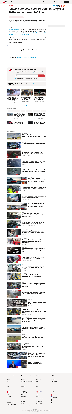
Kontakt (37, 396)
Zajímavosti (24, 133)
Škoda (10, 5)
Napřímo (23, 379)
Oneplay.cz (36, 83)
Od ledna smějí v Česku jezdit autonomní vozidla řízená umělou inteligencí (34, 223)
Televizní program (39, 401)
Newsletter (9, 399)
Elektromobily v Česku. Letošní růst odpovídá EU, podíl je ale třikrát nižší (33, 231)
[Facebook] (57, 6)
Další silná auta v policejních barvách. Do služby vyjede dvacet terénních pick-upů (36, 355)
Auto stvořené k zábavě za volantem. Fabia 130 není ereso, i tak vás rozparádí (36, 205)
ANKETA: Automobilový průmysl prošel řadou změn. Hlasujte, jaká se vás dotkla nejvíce (34, 311)
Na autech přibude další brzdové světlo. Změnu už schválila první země (33, 144)
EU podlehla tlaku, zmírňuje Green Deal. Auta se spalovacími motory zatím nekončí (33, 294)
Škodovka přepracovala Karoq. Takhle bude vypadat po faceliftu (19, 122)
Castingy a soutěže (39, 403)
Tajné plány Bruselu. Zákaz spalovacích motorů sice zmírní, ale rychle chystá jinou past (33, 346)
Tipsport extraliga (39, 383)
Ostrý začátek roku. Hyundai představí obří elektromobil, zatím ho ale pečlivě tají (33, 250)
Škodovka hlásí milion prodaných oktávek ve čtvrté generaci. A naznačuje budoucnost (34, 241)
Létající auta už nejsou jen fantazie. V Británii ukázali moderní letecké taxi (33, 336)
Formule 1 (23, 403)
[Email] (61, 6)
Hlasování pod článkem (14, 29)
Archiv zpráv (9, 396)
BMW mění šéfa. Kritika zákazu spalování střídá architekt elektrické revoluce (36, 364)
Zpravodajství (17, 1)
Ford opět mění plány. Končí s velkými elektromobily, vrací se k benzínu (33, 275)
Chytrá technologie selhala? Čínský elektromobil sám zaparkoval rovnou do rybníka (33, 329)
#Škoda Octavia (16, 111)
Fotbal (37, 377)
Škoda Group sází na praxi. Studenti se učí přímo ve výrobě (26, 98)
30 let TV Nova (39, 405)
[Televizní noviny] (11, 84)
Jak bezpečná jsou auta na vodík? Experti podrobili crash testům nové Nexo (37, 302)
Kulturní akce (53, 384)
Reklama (37, 394)
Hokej (37, 381)
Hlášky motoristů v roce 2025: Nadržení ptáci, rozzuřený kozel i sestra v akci (33, 161)
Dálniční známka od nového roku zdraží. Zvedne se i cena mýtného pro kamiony (33, 170)
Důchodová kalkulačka (55, 383)
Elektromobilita (25, 229)
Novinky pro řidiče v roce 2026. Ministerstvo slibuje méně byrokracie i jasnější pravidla (33, 215)
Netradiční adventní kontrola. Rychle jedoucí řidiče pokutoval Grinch (33, 258)
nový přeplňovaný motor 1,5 (38, 33)
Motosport (23, 401)
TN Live (29, 1)
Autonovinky (31, 177)
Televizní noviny (24, 377)
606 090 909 (11, 402)
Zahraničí (24, 142)
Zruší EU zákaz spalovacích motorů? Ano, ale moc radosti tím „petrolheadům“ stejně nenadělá (34, 320)
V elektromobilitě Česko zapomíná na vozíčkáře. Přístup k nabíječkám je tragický (33, 267)
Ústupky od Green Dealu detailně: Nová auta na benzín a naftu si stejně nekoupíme (33, 285)
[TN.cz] (5, 2)
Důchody (8, 379)
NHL (37, 384)
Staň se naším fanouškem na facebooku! (19, 34)
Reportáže (23, 386)
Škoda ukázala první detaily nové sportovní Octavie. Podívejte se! (39, 122)
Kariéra (37, 399)
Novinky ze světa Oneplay (26, 405)
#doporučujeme (36, 111)
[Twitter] (59, 6)
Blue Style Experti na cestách (27, 381)
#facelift (23, 111)
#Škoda (9, 111)
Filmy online (23, 396)
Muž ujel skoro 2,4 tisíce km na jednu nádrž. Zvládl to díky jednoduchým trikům (34, 135)
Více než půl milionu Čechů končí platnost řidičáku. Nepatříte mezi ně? (34, 196)
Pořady (24, 1)
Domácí (23, 168)
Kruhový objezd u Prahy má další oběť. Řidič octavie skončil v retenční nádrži (40, 115)
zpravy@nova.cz (12, 404)
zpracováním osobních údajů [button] (30, 72)
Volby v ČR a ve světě (11, 377)
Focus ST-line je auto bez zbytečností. (26, 57)
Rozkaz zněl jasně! (24, 384)
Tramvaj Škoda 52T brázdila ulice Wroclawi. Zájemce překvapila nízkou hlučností (13, 99)
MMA (37, 386)
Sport (37, 1)
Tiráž (7, 398)
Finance (8, 383)
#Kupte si (44, 111)
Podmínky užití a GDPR (40, 398)
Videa (33, 1)
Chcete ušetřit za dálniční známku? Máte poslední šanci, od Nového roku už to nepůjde (34, 189)
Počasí (42, 1)
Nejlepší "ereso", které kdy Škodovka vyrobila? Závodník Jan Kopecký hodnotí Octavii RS (19, 115)
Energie (8, 384)
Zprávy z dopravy (54, 379)
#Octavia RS (29, 111)
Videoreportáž (25, 334)
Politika (8, 381)
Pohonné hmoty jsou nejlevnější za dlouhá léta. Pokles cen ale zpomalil (32, 153)
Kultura (8, 386)
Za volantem (24, 159)
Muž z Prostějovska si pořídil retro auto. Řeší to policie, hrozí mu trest (40, 98)
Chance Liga (38, 379)
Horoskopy (53, 377)
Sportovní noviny (24, 383)
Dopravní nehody (54, 381)
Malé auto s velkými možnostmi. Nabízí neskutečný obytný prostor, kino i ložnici (37, 180)
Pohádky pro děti (24, 398)
